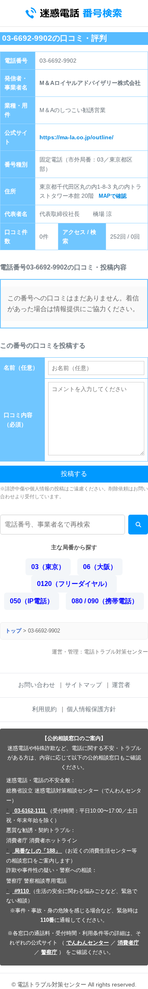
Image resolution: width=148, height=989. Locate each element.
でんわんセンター (87, 943)
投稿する (74, 473)
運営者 (121, 684)
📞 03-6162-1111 (26, 811)
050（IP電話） (31, 601)
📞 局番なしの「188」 (34, 851)
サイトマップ (83, 684)
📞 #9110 (18, 891)
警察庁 (49, 952)
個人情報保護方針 (91, 708)
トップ (13, 631)
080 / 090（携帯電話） (105, 601)
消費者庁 (128, 943)
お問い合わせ (36, 684)
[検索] (138, 524)
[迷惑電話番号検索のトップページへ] (74, 13)
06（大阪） (100, 566)
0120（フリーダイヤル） (74, 583)
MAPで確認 (113, 196)
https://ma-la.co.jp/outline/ (76, 137)
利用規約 (44, 708)
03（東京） (48, 566)
